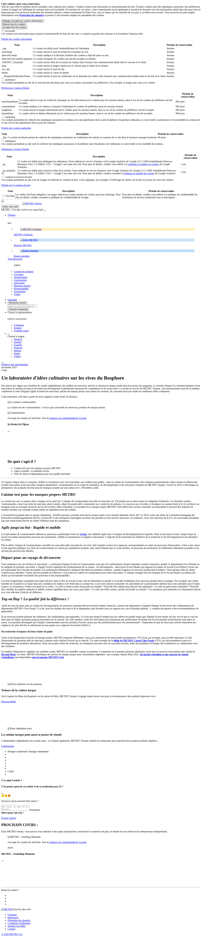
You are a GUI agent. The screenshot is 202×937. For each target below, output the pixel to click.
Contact (11, 929)
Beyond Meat (8, 654)
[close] (9, 431)
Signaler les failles (17, 926)
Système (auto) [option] (21, 330)
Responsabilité (8, 701)
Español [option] (18, 345)
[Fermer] (45, 210)
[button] (11, 215)
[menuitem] (107, 339)
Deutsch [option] (18, 339)
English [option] (17, 342)
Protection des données (19, 920)
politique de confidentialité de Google (67, 418)
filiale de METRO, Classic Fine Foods (134, 640)
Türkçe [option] (17, 356)
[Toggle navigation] (2, 362)
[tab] (101, 39)
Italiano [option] (17, 350)
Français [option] (18, 347)
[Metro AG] (18, 203)
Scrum (83, 534)
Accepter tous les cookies (14, 27)
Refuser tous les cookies (14, 24)
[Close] (2, 793)
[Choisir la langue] (9, 334)
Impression (13, 917)
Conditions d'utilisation (19, 923)
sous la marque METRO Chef (48, 657)
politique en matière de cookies (143, 164)
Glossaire (12, 914)
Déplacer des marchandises (14, 364)
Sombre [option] (18, 328)
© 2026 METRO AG (12, 934)
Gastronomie (7, 746)
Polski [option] (17, 353)
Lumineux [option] (19, 325)
